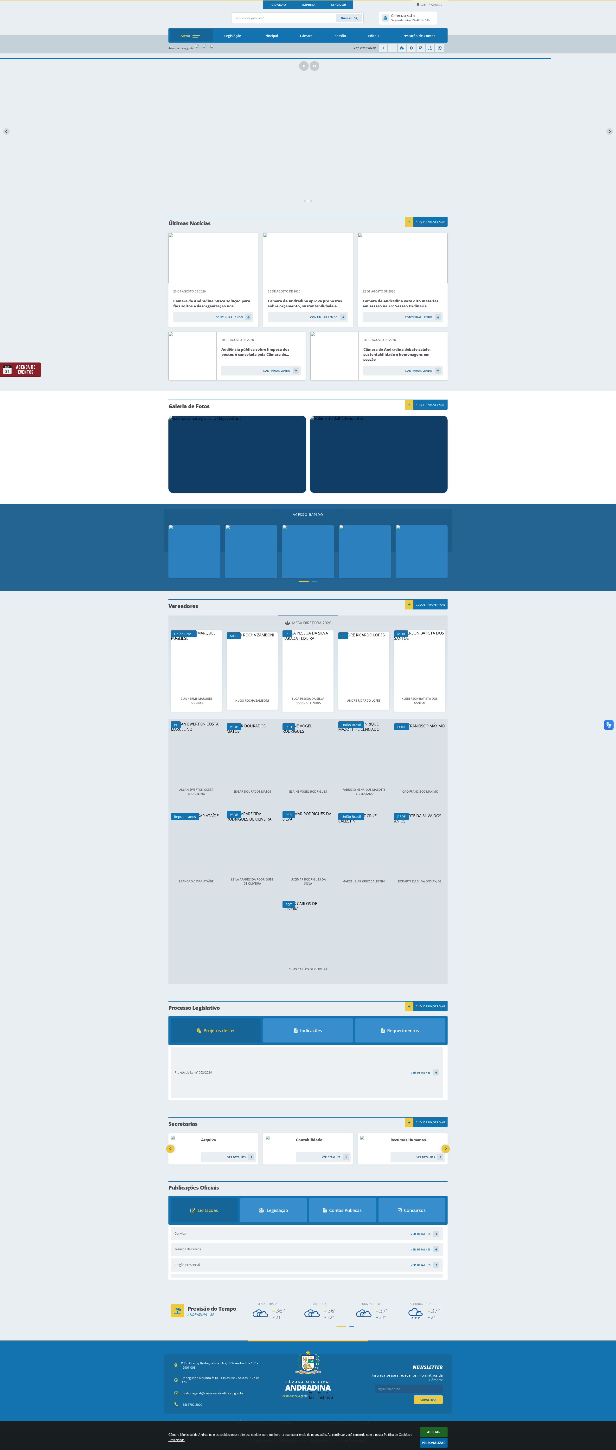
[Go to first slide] (609, 131)
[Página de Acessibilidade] (439, 48)
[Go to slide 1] (305, 201)
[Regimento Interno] (308, 551)
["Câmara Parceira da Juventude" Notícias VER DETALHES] (237, 454)
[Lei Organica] (365, 551)
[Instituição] (194, 551)
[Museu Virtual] (422, 551)
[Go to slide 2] (308, 201)
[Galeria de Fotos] (251, 551)
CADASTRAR (428, 1399)
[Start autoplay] (304, 66)
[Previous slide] (6, 131)
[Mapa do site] (430, 48)
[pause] (314, 66)
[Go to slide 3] (311, 201)
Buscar (347, 18)
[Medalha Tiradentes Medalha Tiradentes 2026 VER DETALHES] (379, 454)
